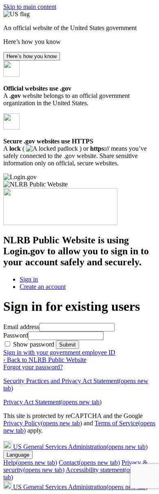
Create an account (43, 286)
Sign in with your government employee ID (59, 352)
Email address (21, 326)
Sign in (29, 279)
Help (30, 462)
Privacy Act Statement (52, 402)
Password (15, 335)
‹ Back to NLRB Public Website (44, 359)
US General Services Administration (80, 446)
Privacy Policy (42, 423)
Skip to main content (29, 6)
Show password (34, 344)
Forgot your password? (33, 367)
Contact (89, 462)
